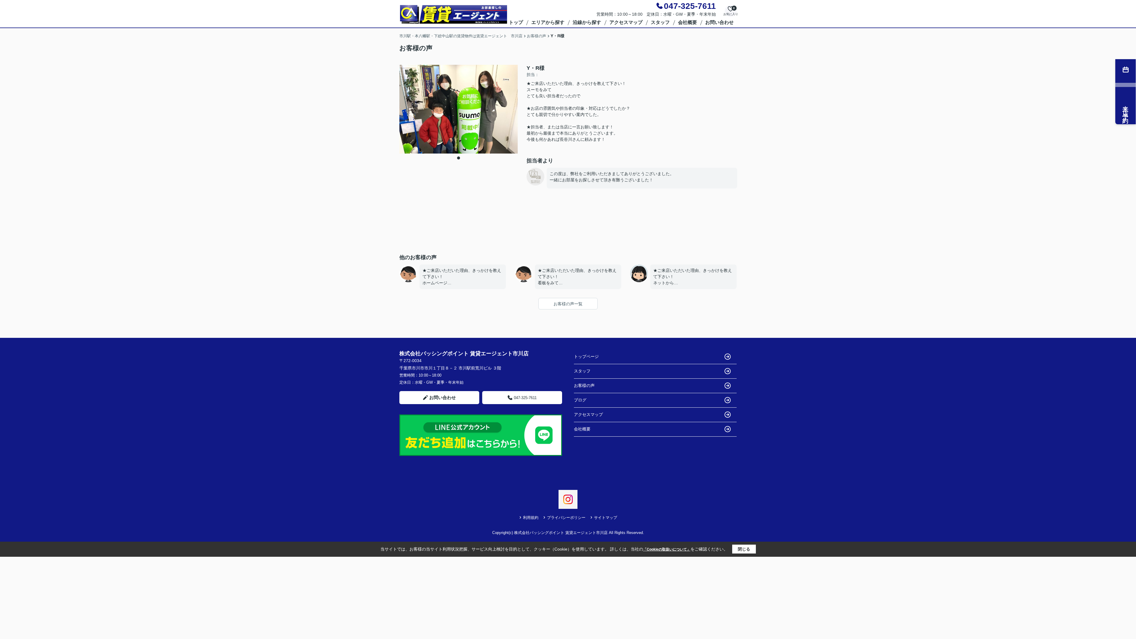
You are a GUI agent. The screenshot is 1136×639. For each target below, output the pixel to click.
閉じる (744, 549)
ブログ (580, 400)
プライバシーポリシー (566, 517)
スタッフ (660, 22)
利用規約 (530, 517)
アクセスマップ (626, 22)
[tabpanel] (458, 109)
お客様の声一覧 (568, 303)
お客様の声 (584, 385)
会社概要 (687, 22)
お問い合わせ (719, 22)
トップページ (586, 356)
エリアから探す (547, 22)
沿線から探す (587, 22)
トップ (516, 22)
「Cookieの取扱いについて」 (666, 549)
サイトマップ (605, 517)
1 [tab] (458, 157)
